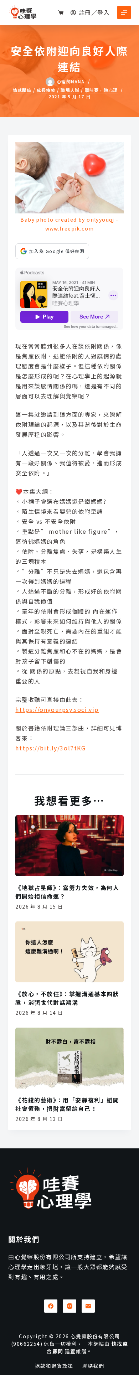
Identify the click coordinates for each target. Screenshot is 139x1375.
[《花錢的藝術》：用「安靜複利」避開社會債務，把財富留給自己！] (69, 1058)
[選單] (124, 12)
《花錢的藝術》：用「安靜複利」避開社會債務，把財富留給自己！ (67, 1104)
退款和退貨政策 (54, 1365)
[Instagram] (69, 1306)
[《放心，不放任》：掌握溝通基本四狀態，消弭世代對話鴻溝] (69, 951)
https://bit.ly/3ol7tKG (50, 748)
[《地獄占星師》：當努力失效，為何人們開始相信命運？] (69, 845)
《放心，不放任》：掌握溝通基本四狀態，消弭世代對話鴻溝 (67, 998)
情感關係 (22, 90)
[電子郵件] (88, 1306)
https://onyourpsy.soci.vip (57, 709)
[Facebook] (51, 1306)
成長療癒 (46, 90)
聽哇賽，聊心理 (101, 90)
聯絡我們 (93, 1365)
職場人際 (70, 90)
